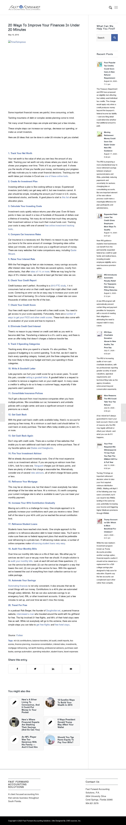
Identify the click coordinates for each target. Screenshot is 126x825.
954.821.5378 (92, 803)
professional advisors (54, 648)
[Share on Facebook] (17, 669)
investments (71, 644)
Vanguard (38, 465)
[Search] (109, 7)
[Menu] (116, 7)
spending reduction (41, 651)
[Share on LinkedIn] (53, 669)
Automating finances (18, 585)
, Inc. (73, 820)
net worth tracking (36, 648)
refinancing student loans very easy (48, 543)
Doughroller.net (53, 610)
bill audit (52, 640)
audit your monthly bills (22, 561)
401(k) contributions (23, 640)
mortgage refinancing (17, 648)
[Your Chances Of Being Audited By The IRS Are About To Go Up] (2, 413)
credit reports (63, 640)
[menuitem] (109, 7)
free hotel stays (62, 624)
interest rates (59, 644)
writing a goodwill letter (37, 377)
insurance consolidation (41, 644)
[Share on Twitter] (35, 669)
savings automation (23, 651)
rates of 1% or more (40, 271)
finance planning (22, 644)
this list (65, 197)
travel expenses (71, 651)
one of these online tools (56, 176)
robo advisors (37, 472)
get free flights (43, 624)
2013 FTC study (58, 285)
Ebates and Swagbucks (42, 447)
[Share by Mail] (71, 669)
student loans (57, 651)
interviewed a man (25, 613)
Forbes (19, 635)
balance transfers (40, 640)
